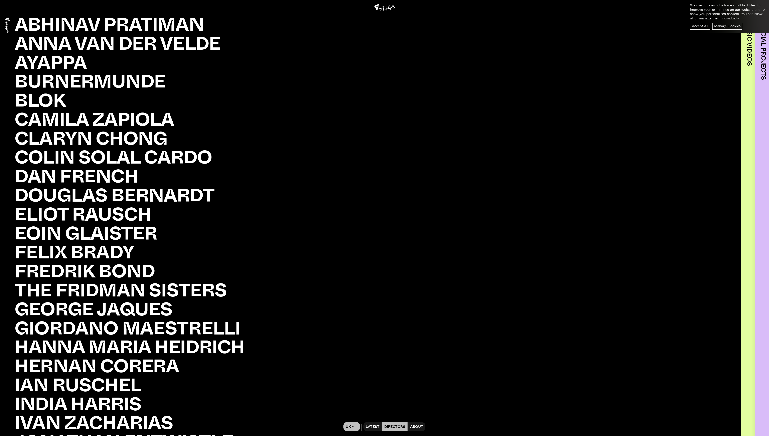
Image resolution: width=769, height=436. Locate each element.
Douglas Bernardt (114, 195)
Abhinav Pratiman (109, 24)
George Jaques (93, 309)
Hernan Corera (97, 366)
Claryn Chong (91, 138)
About (416, 426)
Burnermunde (90, 81)
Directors (394, 426)
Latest (372, 426)
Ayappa (51, 62)
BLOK (40, 100)
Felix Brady (74, 252)
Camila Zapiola (94, 119)
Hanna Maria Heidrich (130, 347)
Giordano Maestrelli (127, 328)
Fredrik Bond (85, 271)
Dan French (76, 176)
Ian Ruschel (78, 385)
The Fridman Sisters (121, 290)
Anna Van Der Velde (117, 43)
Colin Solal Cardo (113, 157)
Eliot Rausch (83, 214)
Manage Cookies (727, 26)
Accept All (700, 26)
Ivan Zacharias (94, 423)
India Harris (78, 404)
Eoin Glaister (86, 233)
